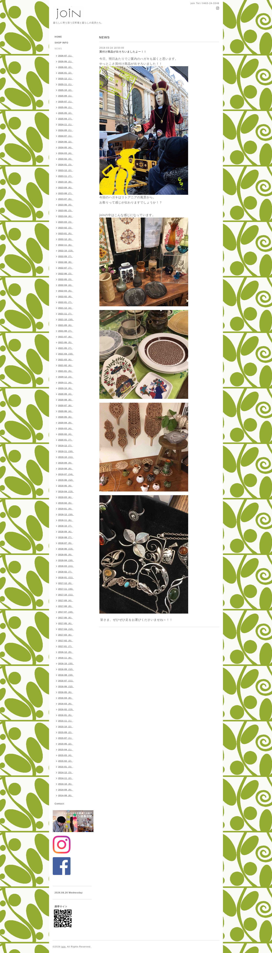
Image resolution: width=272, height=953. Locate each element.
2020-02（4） (65, 434)
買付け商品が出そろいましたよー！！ (123, 51)
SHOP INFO (61, 42)
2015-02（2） (65, 761)
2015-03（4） (65, 755)
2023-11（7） (65, 176)
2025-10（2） (65, 90)
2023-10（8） (65, 182)
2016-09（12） (66, 669)
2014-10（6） (65, 784)
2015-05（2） (65, 744)
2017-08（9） (65, 606)
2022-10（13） (66, 251)
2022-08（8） (65, 262)
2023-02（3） (65, 228)
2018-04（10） (66, 560)
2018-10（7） (65, 526)
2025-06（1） (65, 107)
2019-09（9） (65, 463)
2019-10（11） (66, 457)
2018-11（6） (65, 520)
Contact (59, 803)
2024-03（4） (65, 153)
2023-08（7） (65, 193)
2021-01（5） (65, 371)
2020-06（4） (65, 411)
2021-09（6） (65, 325)
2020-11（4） (65, 382)
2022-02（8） (65, 296)
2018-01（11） (66, 577)
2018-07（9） (65, 543)
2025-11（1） (65, 84)
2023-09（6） (65, 187)
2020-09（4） (65, 394)
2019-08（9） (65, 468)
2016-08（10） (66, 675)
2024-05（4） (65, 147)
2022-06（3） (65, 273)
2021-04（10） (66, 354)
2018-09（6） (65, 532)
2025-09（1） (65, 96)
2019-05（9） (65, 486)
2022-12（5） (65, 239)
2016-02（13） (66, 709)
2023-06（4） (65, 205)
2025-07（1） (65, 101)
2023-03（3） (65, 222)
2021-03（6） (65, 359)
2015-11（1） (65, 721)
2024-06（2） (65, 142)
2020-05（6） (65, 417)
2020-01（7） (65, 440)
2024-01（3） (65, 165)
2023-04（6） (65, 216)
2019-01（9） (65, 509)
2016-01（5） (65, 715)
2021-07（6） (65, 337)
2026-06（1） (65, 61)
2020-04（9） (65, 423)
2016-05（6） (65, 692)
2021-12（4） (65, 308)
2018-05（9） (65, 554)
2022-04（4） (65, 285)
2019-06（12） (66, 480)
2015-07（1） (65, 738)
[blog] (143, 130)
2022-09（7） (65, 256)
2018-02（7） (65, 572)
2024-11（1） (65, 124)
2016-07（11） (66, 681)
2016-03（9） (65, 704)
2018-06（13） (66, 549)
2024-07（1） (65, 136)
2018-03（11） (66, 566)
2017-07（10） (66, 612)
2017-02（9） (65, 640)
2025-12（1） (65, 79)
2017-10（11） (66, 595)
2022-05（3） (65, 279)
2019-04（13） (66, 491)
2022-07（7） (65, 268)
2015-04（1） (65, 749)
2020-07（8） (65, 405)
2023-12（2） (65, 170)
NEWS (58, 48)
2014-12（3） (65, 772)
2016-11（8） (65, 658)
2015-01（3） (65, 767)
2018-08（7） (65, 537)
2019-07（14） (66, 474)
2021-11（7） (65, 314)
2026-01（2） (65, 73)
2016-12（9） (65, 652)
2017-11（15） (66, 589)
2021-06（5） (65, 342)
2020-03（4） (65, 428)
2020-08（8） (65, 400)
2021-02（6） (65, 365)
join (63, 946)
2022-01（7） (65, 302)
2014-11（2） (65, 778)
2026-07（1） (65, 56)
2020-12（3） (65, 377)
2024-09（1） (65, 130)
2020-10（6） (65, 388)
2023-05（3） (65, 210)
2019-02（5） (65, 503)
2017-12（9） (65, 583)
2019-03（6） (65, 497)
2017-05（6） (65, 623)
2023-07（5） (65, 199)
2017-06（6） (65, 618)
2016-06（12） (66, 686)
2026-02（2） (65, 67)
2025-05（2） (65, 113)
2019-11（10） (66, 451)
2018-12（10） (66, 514)
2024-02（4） (65, 159)
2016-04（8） (65, 698)
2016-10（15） (66, 663)
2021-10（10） (66, 319)
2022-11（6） (65, 245)
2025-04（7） (65, 119)
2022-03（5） (65, 291)
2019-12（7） (65, 445)
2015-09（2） (65, 732)
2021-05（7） (65, 348)
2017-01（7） (65, 646)
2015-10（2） (65, 726)
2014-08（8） (65, 795)
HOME (58, 37)
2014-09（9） (65, 790)
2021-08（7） (65, 331)
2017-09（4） (65, 600)
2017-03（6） (65, 635)
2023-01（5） (65, 233)
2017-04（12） (66, 629)
